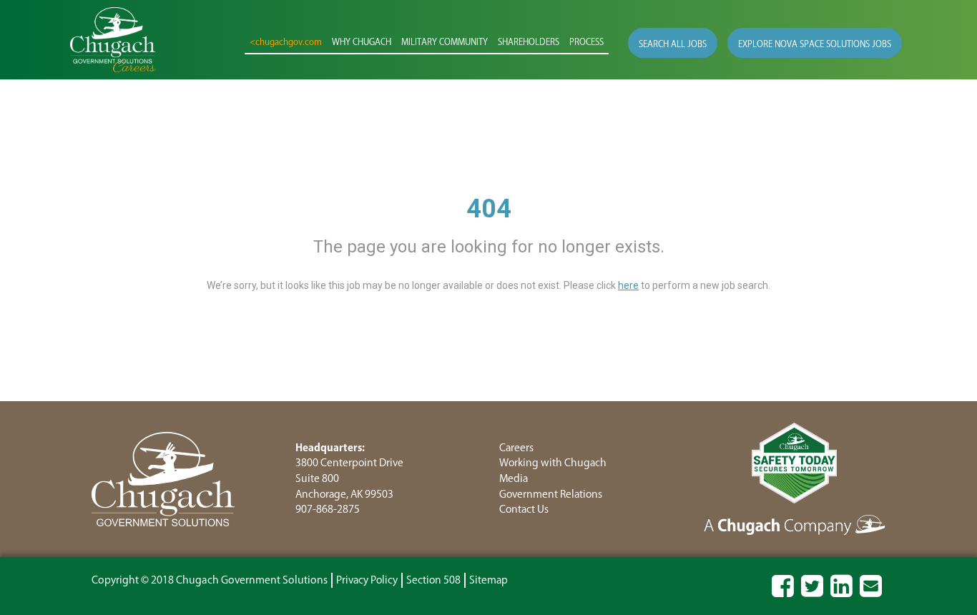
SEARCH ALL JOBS (673, 45)
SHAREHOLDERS (528, 42)
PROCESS (586, 42)
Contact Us (524, 509)
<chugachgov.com (286, 42)
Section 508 (433, 580)
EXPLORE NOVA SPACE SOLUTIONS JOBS (814, 45)
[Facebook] (783, 592)
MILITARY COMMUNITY (444, 42)
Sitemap (488, 580)
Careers (516, 448)
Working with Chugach (553, 463)
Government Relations (550, 494)
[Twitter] (812, 592)
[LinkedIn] (841, 592)
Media (513, 478)
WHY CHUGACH (361, 42)
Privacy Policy (367, 580)
